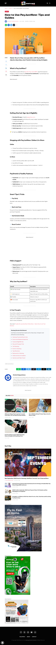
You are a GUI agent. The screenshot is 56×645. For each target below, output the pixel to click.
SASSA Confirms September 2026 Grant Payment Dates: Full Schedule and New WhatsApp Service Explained (29, 490)
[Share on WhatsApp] (6, 25)
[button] (50, 3)
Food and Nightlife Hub (17, 341)
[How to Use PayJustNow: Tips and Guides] (28, 53)
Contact (34, 636)
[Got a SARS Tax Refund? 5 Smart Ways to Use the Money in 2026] (40, 405)
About (28, 636)
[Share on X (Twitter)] (11, 25)
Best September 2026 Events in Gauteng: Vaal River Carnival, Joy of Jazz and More (26, 478)
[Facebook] (6, 61)
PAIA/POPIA (22, 636)
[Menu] (6, 3)
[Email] (6, 74)
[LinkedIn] (6, 68)
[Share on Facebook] (8, 25)
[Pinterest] (6, 71)
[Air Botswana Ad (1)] (23, 551)
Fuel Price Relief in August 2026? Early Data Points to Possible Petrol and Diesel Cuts (14, 435)
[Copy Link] (14, 25)
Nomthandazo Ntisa (9, 480)
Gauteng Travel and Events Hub (20, 337)
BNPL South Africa (9, 363)
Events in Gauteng (16, 348)
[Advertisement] (31, 89)
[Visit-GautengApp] (16, 623)
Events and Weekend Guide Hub (20, 339)
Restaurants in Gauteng (18, 353)
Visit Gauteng (15, 346)
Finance (6, 11)
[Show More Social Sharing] (16, 25)
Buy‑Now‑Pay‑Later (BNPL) (31, 71)
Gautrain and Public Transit (18, 358)
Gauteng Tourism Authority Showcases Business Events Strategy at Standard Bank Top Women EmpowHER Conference (31, 484)
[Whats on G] (28, 3)
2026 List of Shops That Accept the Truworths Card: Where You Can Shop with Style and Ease (15, 414)
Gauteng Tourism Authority (31, 640)
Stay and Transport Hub (18, 344)
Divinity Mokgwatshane (13, 21)
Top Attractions (16, 351)
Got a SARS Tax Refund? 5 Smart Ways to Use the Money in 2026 (40, 414)
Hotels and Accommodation (19, 355)
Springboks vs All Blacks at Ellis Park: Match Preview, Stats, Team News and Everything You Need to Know (31, 497)
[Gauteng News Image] (17, 594)
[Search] (47, 3)
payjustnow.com (31, 117)
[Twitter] (6, 64)
